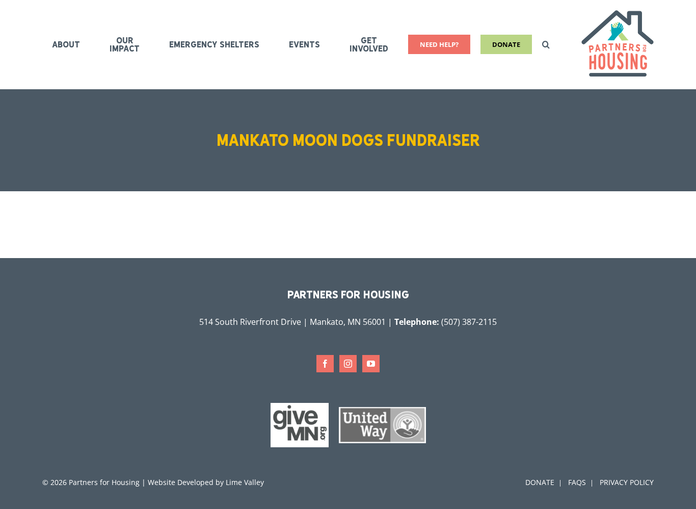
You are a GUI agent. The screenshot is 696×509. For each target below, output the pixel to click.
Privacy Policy (627, 482)
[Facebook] (325, 363)
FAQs (577, 482)
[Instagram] (348, 363)
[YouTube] (371, 363)
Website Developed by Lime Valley (206, 482)
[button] (546, 44)
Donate (539, 482)
